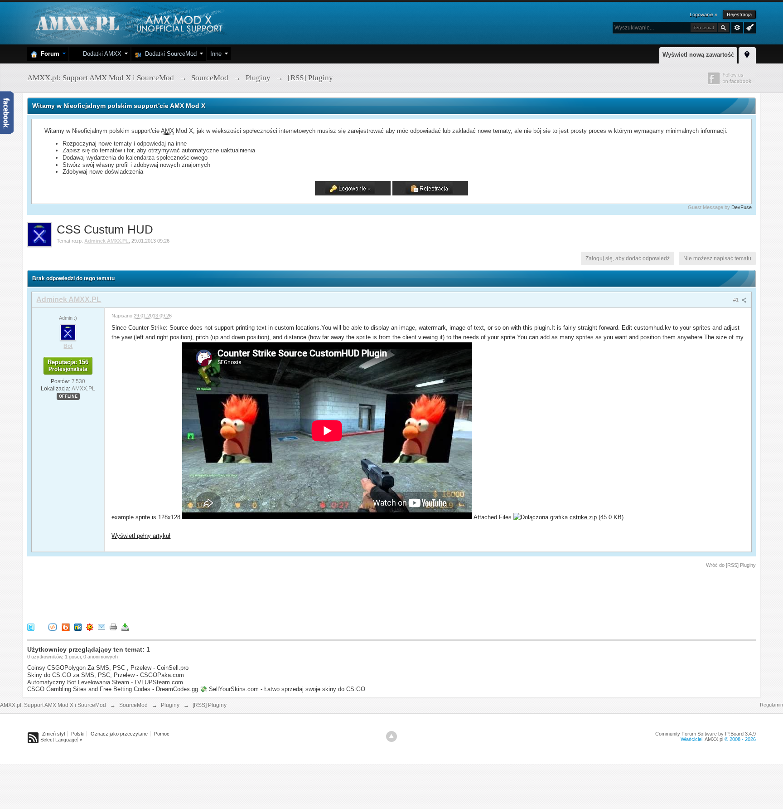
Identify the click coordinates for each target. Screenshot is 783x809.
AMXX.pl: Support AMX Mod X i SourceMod (53, 705)
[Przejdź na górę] (391, 736)
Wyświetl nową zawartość (698, 54)
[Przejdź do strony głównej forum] (128, 22)
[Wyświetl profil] (68, 332)
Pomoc (161, 733)
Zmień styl (53, 733)
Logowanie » (703, 14)
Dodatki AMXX (100, 53)
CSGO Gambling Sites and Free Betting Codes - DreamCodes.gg (112, 689)
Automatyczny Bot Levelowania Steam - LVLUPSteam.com (105, 682)
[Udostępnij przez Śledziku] (78, 627)
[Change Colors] (749, 27)
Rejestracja (739, 14)
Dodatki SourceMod (169, 53)
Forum (48, 53)
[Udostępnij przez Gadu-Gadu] (89, 627)
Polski (77, 733)
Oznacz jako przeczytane (119, 733)
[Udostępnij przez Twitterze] (30, 627)
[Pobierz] (125, 627)
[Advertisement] (192, 594)
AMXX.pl (714, 739)
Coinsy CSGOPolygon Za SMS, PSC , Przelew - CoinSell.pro (107, 667)
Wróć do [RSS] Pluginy (731, 565)
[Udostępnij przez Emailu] (101, 627)
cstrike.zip (583, 517)
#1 (736, 299)
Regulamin (771, 704)
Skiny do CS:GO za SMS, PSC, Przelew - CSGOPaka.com (105, 675)
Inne (216, 53)
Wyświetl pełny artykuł (140, 535)
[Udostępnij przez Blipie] (66, 627)
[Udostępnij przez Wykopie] (52, 627)
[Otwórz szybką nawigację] (747, 54)
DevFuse (741, 207)
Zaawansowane (737, 28)
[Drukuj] (113, 627)
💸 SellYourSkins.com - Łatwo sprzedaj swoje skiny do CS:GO (282, 689)
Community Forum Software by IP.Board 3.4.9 (705, 733)
